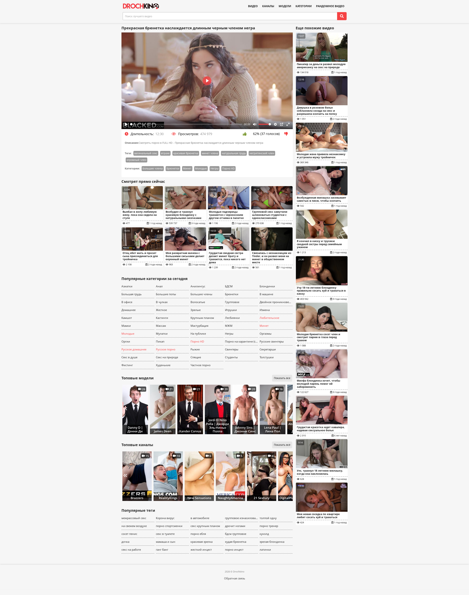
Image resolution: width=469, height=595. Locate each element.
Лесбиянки (232, 318)
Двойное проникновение (276, 302)
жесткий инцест (201, 549)
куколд (264, 534)
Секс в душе (129, 357)
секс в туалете (165, 534)
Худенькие (163, 365)
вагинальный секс (145, 153)
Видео (253, 6)
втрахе (165, 153)
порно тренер (269, 526)
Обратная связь (234, 578)
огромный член (136, 160)
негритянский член (262, 153)
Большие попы (166, 294)
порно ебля (198, 534)
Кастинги (162, 318)
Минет (187, 168)
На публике (198, 333)
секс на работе (131, 549)
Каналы (268, 6)
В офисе (126, 302)
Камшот (126, 318)
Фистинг (127, 365)
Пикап (160, 341)
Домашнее (128, 310)
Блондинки (267, 286)
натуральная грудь (234, 153)
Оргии (125, 341)
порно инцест (234, 549)
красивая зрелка (202, 541)
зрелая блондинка (272, 541)
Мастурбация (199, 325)
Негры (215, 168)
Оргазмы (266, 333)
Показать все (282, 378)
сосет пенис (129, 534)
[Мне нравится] (245, 134)
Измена (265, 310)
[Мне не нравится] (287, 134)
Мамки (126, 325)
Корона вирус (165, 518)
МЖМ (228, 325)
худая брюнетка (235, 541)
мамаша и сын (165, 541)
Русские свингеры (272, 341)
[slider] (186, 124)
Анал (159, 286)
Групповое (232, 302)
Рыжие (195, 349)
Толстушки (267, 357)
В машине (266, 294)
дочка (125, 541)
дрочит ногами (235, 526)
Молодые (201, 168)
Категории (304, 6)
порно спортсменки (169, 526)
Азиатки (126, 286)
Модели (285, 6)
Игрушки (231, 310)
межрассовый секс (133, 518)
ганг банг (162, 549)
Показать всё (282, 444)
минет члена (210, 153)
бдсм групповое (235, 534)
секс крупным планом (205, 526)
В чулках (162, 302)
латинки (265, 549)
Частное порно (201, 365)
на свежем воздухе (134, 526)
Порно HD (228, 168)
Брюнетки (173, 168)
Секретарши (268, 349)
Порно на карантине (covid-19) (241, 341)
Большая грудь (131, 294)
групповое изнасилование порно (241, 518)
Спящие (196, 357)
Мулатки (162, 333)
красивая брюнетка (185, 153)
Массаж (161, 325)
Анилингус (198, 286)
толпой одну (268, 518)
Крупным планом (202, 318)
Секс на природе (167, 357)
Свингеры (231, 349)
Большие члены (153, 168)
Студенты (231, 357)
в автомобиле (200, 518)
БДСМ (229, 286)
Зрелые (196, 310)
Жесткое (161, 310)
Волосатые (198, 302)
